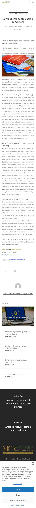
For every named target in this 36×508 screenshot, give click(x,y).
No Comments (18, 29)
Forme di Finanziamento (18, 14)
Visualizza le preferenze (18, 500)
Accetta (18, 489)
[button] (33, 464)
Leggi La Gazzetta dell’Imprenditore (13, 260)
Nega (18, 495)
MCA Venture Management (14, 27)
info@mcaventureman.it (11, 255)
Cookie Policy (15, 505)
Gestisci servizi (17, 484)
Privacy (22, 505)
